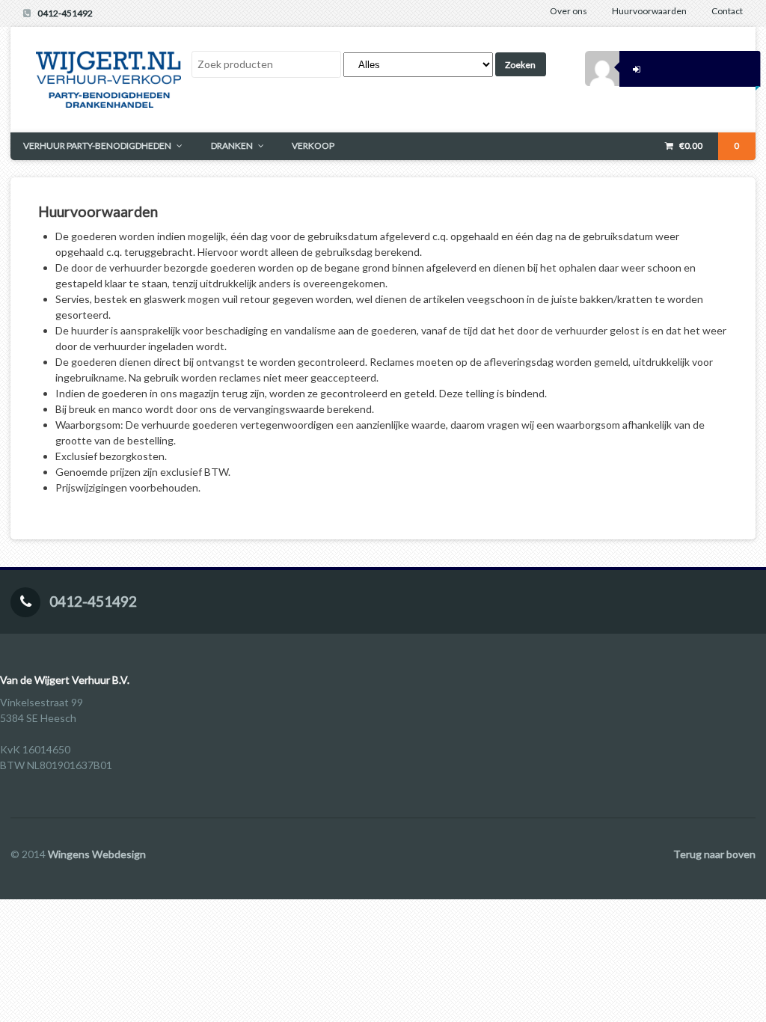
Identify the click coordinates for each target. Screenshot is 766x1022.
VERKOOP (313, 145)
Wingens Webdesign (97, 854)
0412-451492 (65, 13)
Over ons (568, 10)
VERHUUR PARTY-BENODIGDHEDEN (97, 145)
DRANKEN (232, 145)
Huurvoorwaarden (649, 10)
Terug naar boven (714, 854)
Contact (727, 10)
